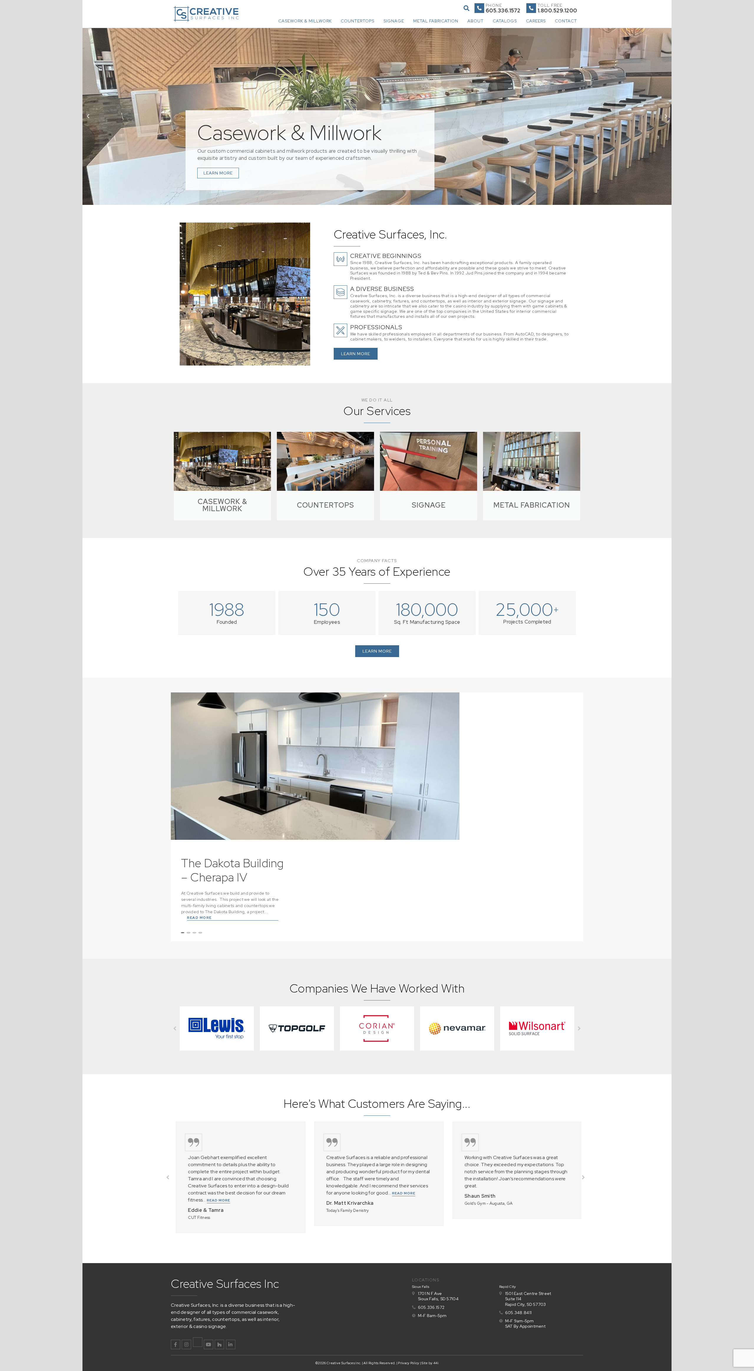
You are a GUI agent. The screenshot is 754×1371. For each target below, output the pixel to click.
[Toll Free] (531, 8)
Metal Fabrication (435, 21)
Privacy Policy (408, 1363)
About (475, 21)
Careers (536, 21)
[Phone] (479, 8)
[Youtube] (208, 1344)
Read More (199, 917)
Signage (393, 21)
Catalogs (505, 21)
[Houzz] (219, 1344)
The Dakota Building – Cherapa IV (232, 870)
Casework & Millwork (305, 21)
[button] (466, 8)
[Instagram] (186, 1344)
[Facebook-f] (175, 1344)
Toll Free (550, 5)
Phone (494, 5)
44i (436, 1363)
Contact (566, 21)
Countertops (357, 21)
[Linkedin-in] (230, 1344)
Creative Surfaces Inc (225, 1283)
